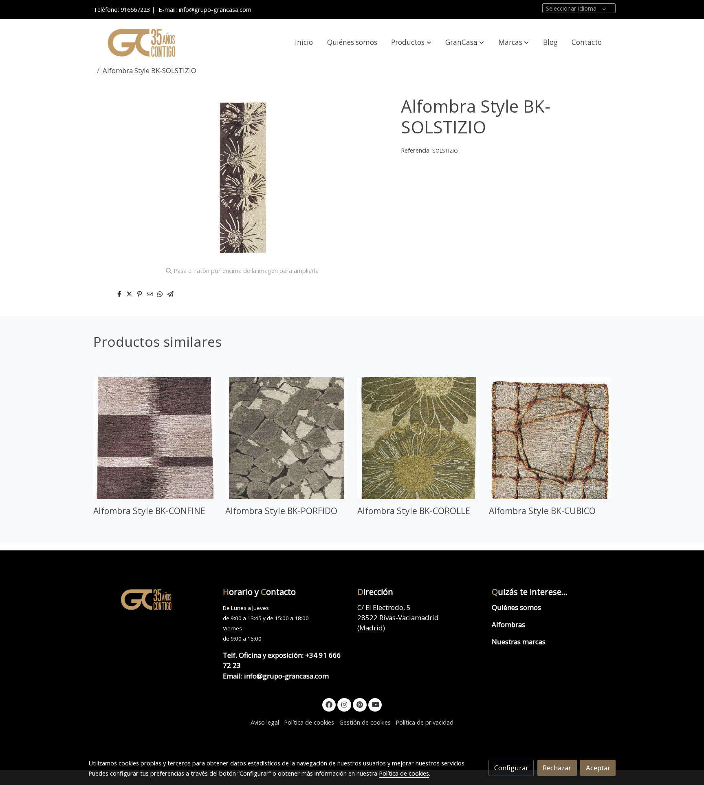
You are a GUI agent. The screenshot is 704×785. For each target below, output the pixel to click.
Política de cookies (309, 722)
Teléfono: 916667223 (121, 9)
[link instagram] (344, 704)
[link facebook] (329, 704)
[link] (140, 42)
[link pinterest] (359, 704)
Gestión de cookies (365, 722)
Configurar (511, 767)
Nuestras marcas (519, 641)
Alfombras (508, 624)
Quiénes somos (516, 607)
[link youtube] (375, 704)
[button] (411, 42)
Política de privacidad (424, 722)
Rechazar (557, 767)
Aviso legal (265, 722)
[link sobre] (150, 599)
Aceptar (598, 767)
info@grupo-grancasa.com (215, 9)
